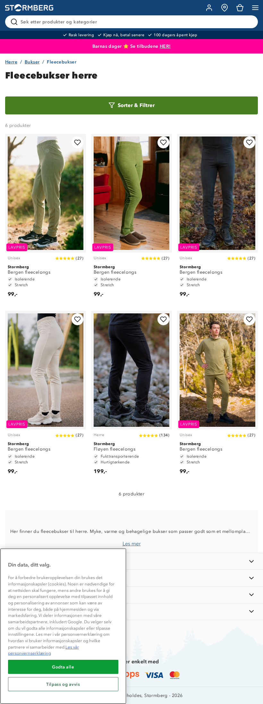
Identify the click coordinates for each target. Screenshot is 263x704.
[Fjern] (249, 22)
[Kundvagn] (240, 7)
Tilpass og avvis (63, 684)
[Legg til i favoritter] (77, 142)
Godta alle (63, 666)
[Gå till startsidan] (29, 8)
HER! (165, 46)
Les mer (132, 544)
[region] (63, 626)
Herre (11, 62)
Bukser (32, 62)
